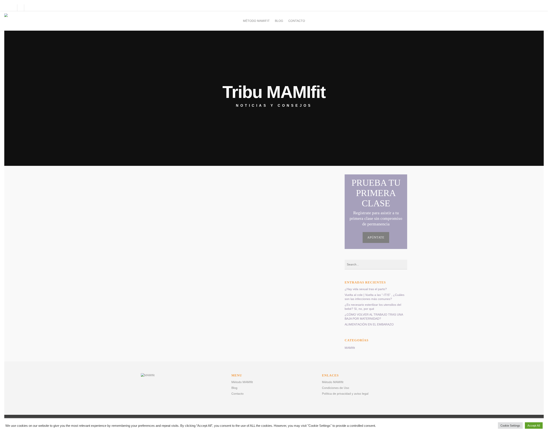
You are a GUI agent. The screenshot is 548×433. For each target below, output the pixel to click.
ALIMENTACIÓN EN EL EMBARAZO (369, 324)
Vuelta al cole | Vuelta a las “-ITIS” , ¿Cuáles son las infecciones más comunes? (374, 297)
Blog (279, 20)
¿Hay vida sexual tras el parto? (366, 289)
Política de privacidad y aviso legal (345, 393)
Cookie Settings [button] (510, 425)
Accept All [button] (533, 425)
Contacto (296, 20)
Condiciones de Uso (335, 388)
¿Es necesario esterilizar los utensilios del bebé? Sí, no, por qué (373, 306)
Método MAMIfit (256, 20)
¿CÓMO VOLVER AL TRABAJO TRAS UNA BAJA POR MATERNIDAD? (374, 316)
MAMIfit (350, 347)
